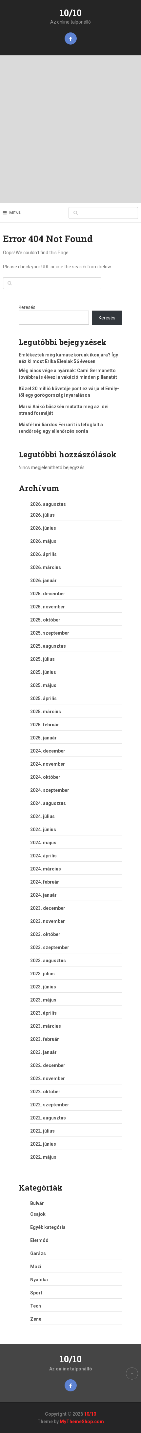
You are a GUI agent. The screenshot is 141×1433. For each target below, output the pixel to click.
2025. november (47, 606)
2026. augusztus (48, 504)
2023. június (43, 986)
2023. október (45, 934)
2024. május (43, 842)
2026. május (43, 541)
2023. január (43, 1052)
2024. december (47, 751)
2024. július (42, 816)
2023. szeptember (49, 947)
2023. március (45, 1026)
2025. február (44, 724)
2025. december (47, 593)
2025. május (43, 685)
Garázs (38, 1253)
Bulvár (37, 1203)
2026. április (43, 554)
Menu (15, 212)
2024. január (43, 895)
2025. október (45, 619)
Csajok (38, 1214)
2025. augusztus (48, 646)
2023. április (43, 1013)
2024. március (45, 868)
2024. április (43, 855)
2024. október (45, 777)
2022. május (43, 1157)
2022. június (43, 1144)
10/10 (71, 13)
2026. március (45, 567)
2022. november (47, 1078)
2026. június (43, 528)
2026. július (42, 515)
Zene (35, 1319)
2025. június (43, 672)
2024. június (43, 829)
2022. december (47, 1065)
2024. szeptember (49, 790)
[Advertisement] (70, 129)
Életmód (39, 1240)
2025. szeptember (49, 633)
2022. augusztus (48, 1117)
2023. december (47, 908)
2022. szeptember (49, 1104)
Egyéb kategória (48, 1227)
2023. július (42, 973)
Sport (36, 1292)
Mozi (35, 1266)
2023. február (44, 1039)
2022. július (42, 1131)
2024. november (47, 764)
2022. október (45, 1091)
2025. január (43, 737)
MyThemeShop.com (82, 1421)
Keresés (27, 307)
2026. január (43, 580)
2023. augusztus (48, 960)
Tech (35, 1306)
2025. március (45, 711)
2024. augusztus (48, 803)
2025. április (43, 698)
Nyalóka (39, 1279)
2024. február (44, 882)
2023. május (43, 1000)
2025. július (42, 659)
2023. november (47, 921)
